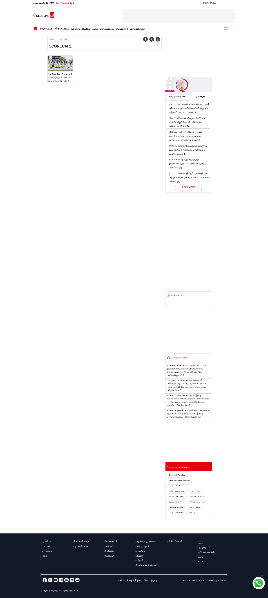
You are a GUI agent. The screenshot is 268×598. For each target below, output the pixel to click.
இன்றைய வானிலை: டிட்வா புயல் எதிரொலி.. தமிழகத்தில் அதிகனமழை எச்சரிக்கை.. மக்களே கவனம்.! (188, 150)
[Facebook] (145, 39)
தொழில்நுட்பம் (107, 29)
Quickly (47, 29)
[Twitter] (151, 39)
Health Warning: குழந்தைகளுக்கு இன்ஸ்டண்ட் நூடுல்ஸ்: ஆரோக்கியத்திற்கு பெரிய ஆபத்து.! (187, 164)
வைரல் (200, 557)
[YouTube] (55, 580)
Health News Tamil (177, 497)
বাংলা (140, 581)
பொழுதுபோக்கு (137, 29)
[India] (226, 29)
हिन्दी (129, 581)
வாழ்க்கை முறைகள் (146, 542)
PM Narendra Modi (177, 491)
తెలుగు (147, 581)
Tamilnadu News (197, 497)
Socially (63, 29)
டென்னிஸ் (109, 551)
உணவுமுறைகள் (142, 547)
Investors (222, 581)
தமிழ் (154, 581)
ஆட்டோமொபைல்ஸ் (206, 552)
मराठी (134, 581)
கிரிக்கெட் (109, 547)
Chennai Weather (176, 507)
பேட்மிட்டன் (109, 556)
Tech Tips (192, 513)
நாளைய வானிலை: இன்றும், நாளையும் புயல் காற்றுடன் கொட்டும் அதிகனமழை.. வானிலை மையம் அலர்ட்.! (189, 178)
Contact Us (211, 581)
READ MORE (188, 187)
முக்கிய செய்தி (174, 542)
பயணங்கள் (141, 551)
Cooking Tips (194, 507)
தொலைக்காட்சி (81, 547)
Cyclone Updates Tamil (178, 486)
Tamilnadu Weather (177, 475)
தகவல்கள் (47, 551)
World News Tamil (197, 502)
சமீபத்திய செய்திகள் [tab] (177, 96)
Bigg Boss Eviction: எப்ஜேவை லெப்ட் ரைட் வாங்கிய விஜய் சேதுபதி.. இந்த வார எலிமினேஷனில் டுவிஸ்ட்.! (187, 122)
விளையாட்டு (122, 29)
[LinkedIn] (66, 580)
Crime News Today (177, 502)
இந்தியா (86, 29)
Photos (200, 562)
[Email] (77, 580)
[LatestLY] (44, 16)
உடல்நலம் (139, 561)
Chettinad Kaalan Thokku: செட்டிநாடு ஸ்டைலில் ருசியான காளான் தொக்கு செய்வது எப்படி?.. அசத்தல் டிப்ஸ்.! (185, 136)
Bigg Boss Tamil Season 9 (179, 481)
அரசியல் (46, 547)
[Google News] (72, 580)
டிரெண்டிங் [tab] (200, 97)
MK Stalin (194, 491)
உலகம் (95, 29)
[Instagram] (61, 580)
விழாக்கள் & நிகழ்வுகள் (146, 565)
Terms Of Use (198, 581)
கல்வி (44, 556)
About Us (186, 581)
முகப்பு (52, 39)
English (121, 581)
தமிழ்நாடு (75, 29)
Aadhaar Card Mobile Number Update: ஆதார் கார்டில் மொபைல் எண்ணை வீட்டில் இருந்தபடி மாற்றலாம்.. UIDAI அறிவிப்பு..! (189, 109)
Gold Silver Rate (176, 513)
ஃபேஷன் (139, 556)
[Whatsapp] (158, 39)
